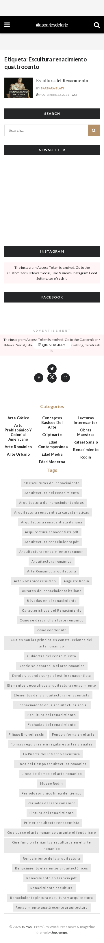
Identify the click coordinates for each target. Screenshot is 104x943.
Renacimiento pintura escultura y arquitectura (51, 897)
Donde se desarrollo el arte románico (52, 666)
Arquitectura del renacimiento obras (51, 502)
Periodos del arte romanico (51, 803)
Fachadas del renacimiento (52, 724)
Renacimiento (86, 449)
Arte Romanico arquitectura (51, 571)
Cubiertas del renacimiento (51, 656)
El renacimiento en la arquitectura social (52, 705)
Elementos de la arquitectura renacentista (52, 695)
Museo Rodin (51, 783)
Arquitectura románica (51, 561)
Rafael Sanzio (85, 442)
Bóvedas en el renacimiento (52, 600)
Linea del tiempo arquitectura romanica (52, 764)
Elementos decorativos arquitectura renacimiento (51, 685)
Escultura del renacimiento (51, 715)
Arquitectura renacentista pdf (52, 532)
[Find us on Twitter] (52, 372)
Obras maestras (85, 432)
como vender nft (51, 630)
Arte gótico (18, 418)
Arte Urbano (18, 454)
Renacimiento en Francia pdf (51, 878)
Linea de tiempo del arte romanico (52, 773)
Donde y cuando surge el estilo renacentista (51, 675)
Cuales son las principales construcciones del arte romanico (51, 643)
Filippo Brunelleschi (26, 734)
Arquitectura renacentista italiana (51, 522)
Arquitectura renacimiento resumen (51, 551)
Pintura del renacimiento (51, 813)
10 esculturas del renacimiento (51, 483)
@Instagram (53, 345)
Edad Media (52, 454)
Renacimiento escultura (51, 888)
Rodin (85, 457)
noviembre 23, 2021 (54, 94)
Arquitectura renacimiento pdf (52, 542)
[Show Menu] (7, 24)
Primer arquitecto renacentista (51, 822)
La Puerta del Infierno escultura (51, 754)
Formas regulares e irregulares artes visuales (52, 744)
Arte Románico (18, 446)
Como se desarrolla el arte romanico (51, 620)
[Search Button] (97, 24)
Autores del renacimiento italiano (51, 591)
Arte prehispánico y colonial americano (18, 432)
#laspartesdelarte (52, 24)
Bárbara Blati (52, 88)
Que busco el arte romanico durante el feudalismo (51, 832)
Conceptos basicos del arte (52, 422)
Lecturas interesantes (86, 420)
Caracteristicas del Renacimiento (51, 610)
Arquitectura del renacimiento (52, 493)
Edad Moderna (52, 461)
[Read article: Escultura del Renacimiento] (18, 88)
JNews (26, 927)
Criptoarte (52, 434)
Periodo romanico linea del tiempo (51, 793)
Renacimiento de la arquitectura (51, 858)
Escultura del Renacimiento (62, 80)
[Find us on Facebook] (38, 377)
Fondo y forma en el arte (73, 734)
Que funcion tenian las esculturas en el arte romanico (51, 845)
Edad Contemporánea (53, 444)
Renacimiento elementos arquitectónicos (51, 868)
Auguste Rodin (76, 581)
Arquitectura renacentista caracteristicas (51, 512)
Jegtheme (59, 932)
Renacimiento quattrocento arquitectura (52, 907)
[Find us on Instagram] (65, 377)
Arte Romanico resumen (35, 581)
